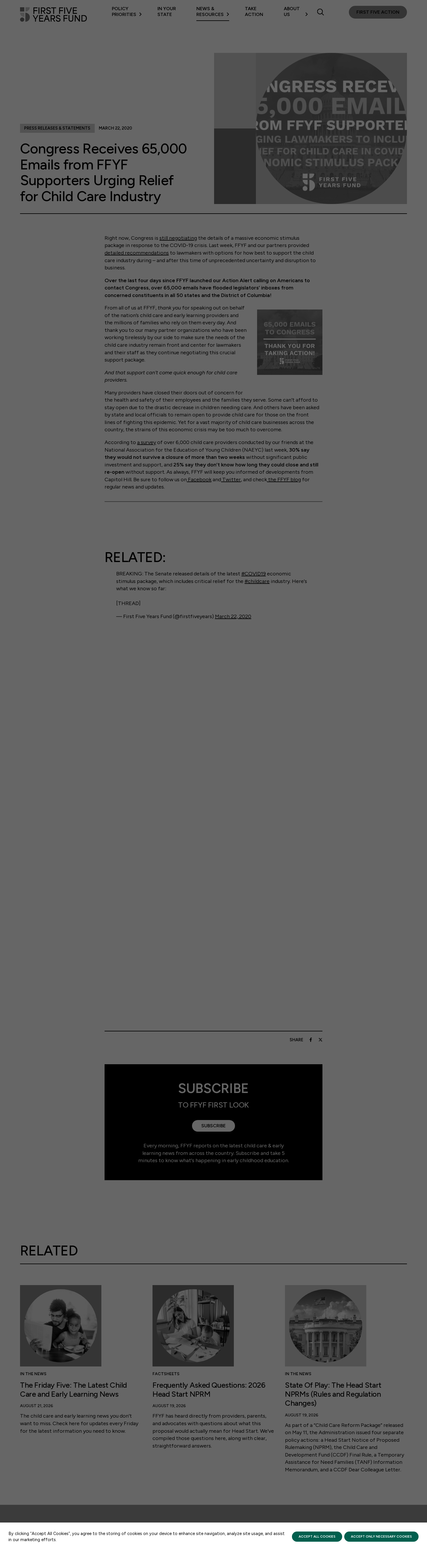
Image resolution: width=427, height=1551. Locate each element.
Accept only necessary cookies (381, 1536)
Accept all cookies (317, 1536)
